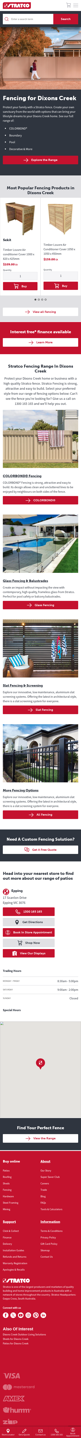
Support (9, 1222)
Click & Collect (11, 1231)
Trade (43, 1189)
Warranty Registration (15, 1263)
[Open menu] (75, 5)
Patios (6, 1170)
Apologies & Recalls (14, 1269)
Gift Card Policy (48, 1243)
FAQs (43, 1202)
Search (66, 19)
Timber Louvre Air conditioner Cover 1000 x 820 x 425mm (18, 254)
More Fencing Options (20, 790)
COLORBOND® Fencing (22, 476)
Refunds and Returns (14, 1256)
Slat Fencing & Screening (23, 685)
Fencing (7, 1189)
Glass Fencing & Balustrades (25, 581)
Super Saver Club (50, 1177)
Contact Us (46, 1256)
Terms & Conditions (51, 1231)
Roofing (7, 1177)
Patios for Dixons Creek (15, 1343)
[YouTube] (21, 1315)
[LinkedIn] (43, 1315)
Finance (7, 1237)
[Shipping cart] (68, 6)
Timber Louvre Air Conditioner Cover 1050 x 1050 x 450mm (59, 249)
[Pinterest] (36, 1315)
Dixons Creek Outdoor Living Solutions (24, 1334)
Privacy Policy (48, 1237)
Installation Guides (13, 1250)
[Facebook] (5, 1315)
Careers (44, 1183)
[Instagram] (28, 1315)
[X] (13, 1315)
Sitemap (45, 1250)
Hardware (8, 1196)
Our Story (45, 1170)
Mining (6, 1209)
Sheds (6, 1183)
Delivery (7, 1243)
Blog (43, 1196)
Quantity (7, 270)
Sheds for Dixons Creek (15, 1339)
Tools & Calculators (51, 1209)
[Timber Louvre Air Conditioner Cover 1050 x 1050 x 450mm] (61, 219)
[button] (40, 1064)
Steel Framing (10, 1202)
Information (50, 1222)
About (45, 1161)
